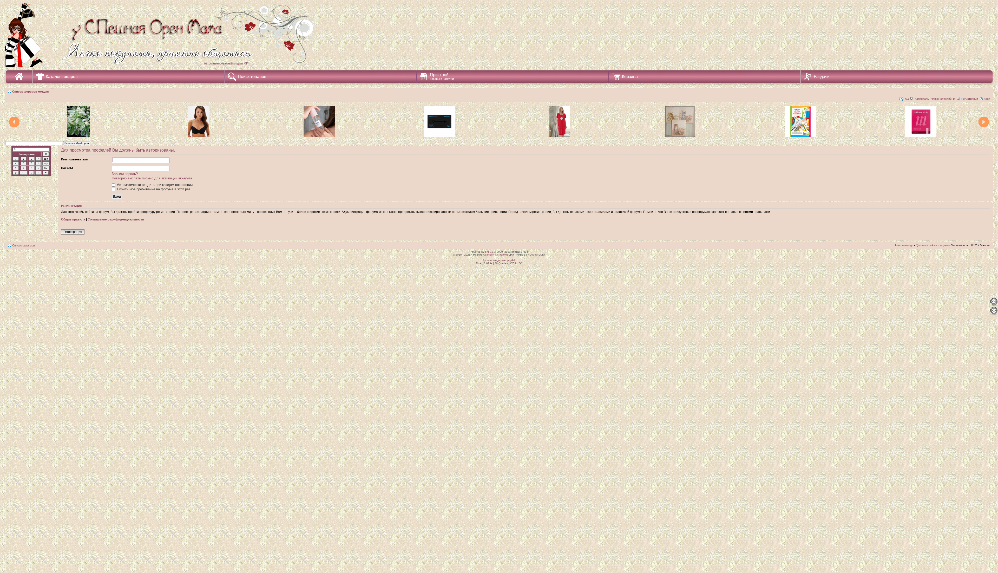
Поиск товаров (252, 76)
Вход (987, 98)
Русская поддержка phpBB (499, 260)
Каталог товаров (62, 76)
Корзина (630, 76)
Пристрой (442, 76)
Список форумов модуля (30, 91)
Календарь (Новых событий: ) (935, 98)
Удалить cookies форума (932, 245)
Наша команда (903, 245)
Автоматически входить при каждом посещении (154, 185)
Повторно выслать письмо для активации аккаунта (152, 178)
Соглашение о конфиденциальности (116, 219)
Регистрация (969, 98)
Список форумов (23, 245)
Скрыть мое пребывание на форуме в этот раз (153, 189)
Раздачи (822, 76)
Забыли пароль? (125, 174)
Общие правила (73, 219)
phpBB (489, 251)
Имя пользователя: (75, 159)
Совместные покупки (496, 254)
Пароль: (67, 167)
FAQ (906, 98)
